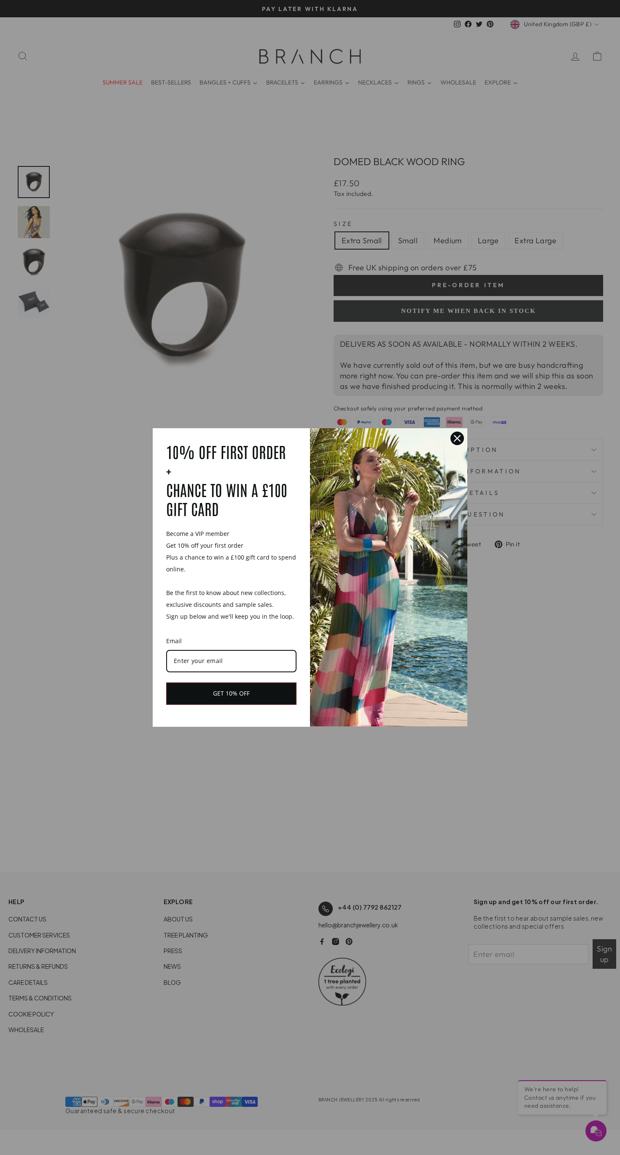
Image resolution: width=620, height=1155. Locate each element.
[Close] (457, 438)
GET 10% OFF (231, 693)
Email (174, 641)
